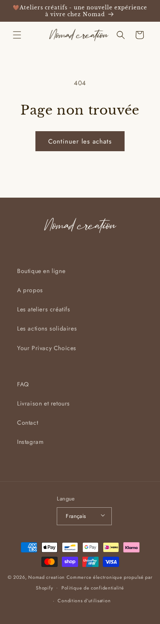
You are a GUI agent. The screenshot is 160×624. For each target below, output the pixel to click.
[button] (17, 35)
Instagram (30, 441)
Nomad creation (46, 577)
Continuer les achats (80, 141)
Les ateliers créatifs (43, 309)
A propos (30, 290)
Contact (27, 422)
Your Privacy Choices (46, 348)
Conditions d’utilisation (84, 600)
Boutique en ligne (41, 271)
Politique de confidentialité (92, 587)
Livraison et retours (43, 403)
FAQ (23, 384)
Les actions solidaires (47, 328)
